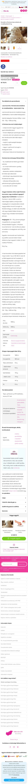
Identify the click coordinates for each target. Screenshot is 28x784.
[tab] (14, 101)
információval (16, 774)
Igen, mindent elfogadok (14, 780)
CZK (6, 7)
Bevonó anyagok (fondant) (7, 19)
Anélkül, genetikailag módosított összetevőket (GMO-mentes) (19, 438)
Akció (12, 345)
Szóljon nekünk (13, 491)
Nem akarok (14, 777)
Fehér (12, 330)
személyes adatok (13, 568)
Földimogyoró (21, 407)
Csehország (14, 335)
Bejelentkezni (22, 564)
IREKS (6, 90)
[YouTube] (18, 747)
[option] (14, 35)
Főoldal (2, 16)
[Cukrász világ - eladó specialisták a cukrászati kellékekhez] (5, 10)
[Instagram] (14, 747)
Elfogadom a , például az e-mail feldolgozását (13, 569)
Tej (22, 412)
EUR (9, 7)
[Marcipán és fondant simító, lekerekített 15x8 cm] (20, 524)
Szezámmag (20, 419)
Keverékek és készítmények (18, 343)
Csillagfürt (20, 422)
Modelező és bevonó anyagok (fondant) (10, 17)
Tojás (18, 405)
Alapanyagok (9, 16)
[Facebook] (10, 747)
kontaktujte (16, 468)
